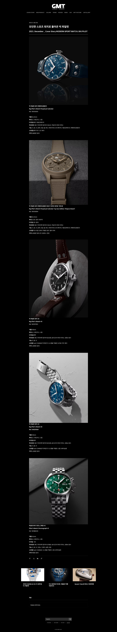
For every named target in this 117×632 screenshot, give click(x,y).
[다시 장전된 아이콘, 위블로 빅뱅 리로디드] (58, 574)
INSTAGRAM (56, 622)
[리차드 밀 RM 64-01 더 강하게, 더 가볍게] (32, 574)
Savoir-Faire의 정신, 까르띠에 (84, 584)
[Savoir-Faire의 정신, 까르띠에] (84, 574)
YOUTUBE (62, 622)
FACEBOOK (49, 622)
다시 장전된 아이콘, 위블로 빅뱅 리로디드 (58, 585)
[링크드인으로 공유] (37, 558)
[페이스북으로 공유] (30, 558)
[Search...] (70, 619)
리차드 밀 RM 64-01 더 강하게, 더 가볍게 (32, 585)
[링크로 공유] (41, 558)
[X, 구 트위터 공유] (33, 558)
